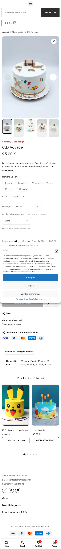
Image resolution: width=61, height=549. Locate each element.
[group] (15, 405)
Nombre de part (9, 177)
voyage (17, 324)
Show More (7, 171)
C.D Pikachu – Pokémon (15, 430)
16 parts (41, 361)
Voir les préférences (30, 294)
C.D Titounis (38, 430)
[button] (56, 251)
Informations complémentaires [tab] (19, 351)
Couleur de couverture (24, 214)
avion (10, 324)
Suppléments (8, 241)
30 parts (39, 364)
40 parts (49, 364)
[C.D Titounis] (45, 405)
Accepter (30, 277)
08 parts (25, 361)
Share (9, 313)
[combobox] (20, 12)
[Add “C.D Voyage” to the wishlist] (47, 303)
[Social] (4, 490)
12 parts (33, 361)
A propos (42, 299)
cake (5, 196)
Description (17, 228)
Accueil (5, 32)
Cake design (18, 32)
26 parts (30, 364)
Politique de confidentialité (27, 299)
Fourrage (7, 206)
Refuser (30, 285)
